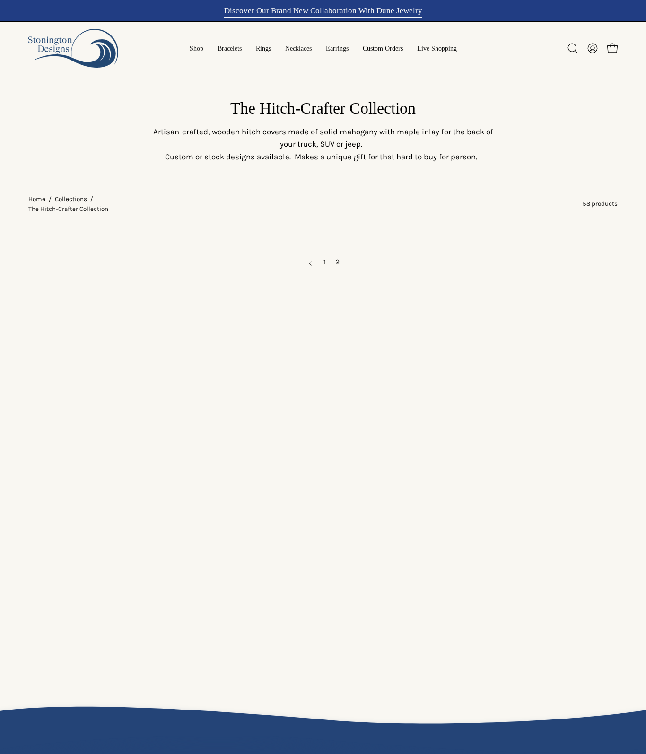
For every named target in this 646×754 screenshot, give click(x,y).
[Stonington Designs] (73, 48)
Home (36, 198)
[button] (573, 48)
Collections (71, 198)
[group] (323, 10)
